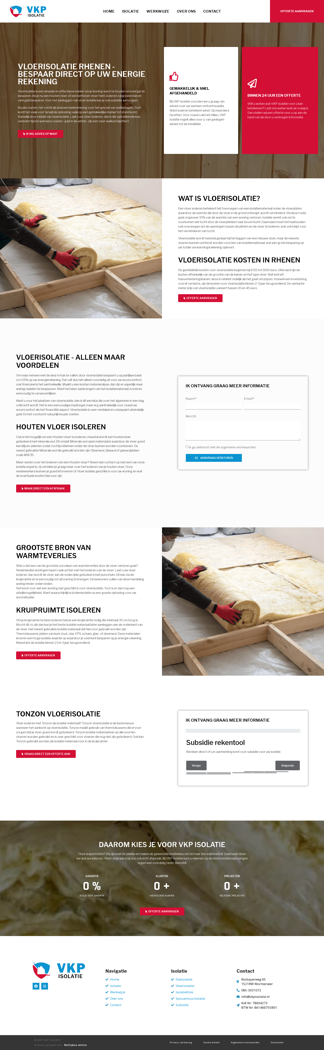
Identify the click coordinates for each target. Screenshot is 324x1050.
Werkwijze (157, 11)
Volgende (287, 765)
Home (109, 11)
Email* (249, 398)
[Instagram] (44, 986)
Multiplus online (75, 1045)
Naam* (191, 398)
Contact (212, 11)
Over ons (186, 11)
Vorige (196, 765)
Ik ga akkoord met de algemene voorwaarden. (222, 447)
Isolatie (130, 11)
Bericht (191, 416)
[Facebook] (36, 986)
